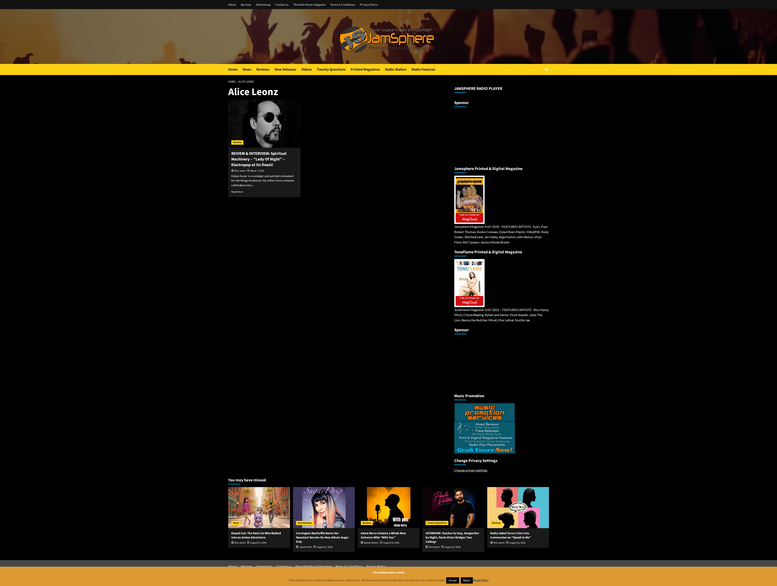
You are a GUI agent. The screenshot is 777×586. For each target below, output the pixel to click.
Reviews (263, 69)
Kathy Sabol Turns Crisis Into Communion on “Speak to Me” (510, 535)
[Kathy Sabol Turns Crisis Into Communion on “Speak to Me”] (518, 507)
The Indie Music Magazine (309, 4)
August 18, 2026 (517, 543)
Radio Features (423, 69)
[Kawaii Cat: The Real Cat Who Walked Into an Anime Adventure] (259, 507)
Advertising (263, 4)
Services (246, 4)
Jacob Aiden (305, 547)
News (247, 69)
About (232, 4)
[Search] (546, 69)
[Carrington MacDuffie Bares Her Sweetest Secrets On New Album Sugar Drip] (324, 507)
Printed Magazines (365, 69)
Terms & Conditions (342, 4)
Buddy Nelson (371, 543)
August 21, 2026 (258, 543)
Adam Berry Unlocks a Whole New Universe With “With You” (383, 535)
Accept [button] (453, 580)
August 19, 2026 (453, 547)
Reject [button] (466, 580)
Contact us (282, 4)
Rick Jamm (240, 171)
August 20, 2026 (391, 543)
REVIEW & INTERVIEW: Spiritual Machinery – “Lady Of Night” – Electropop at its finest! (259, 159)
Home (233, 69)
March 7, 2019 (257, 171)
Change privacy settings (470, 470)
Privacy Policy (369, 4)
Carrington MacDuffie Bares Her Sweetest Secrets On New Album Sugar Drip (322, 537)
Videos (306, 69)
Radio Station (396, 69)
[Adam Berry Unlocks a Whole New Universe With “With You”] (388, 507)
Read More (237, 191)
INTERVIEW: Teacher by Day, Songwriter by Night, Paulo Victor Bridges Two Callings (452, 537)
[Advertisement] (479, 135)
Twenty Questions (331, 69)
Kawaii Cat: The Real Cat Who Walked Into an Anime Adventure (256, 535)
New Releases (285, 69)
